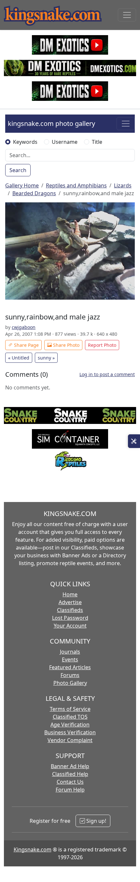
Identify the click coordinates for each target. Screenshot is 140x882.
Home (70, 594)
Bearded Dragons (34, 193)
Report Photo (102, 345)
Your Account (70, 625)
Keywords (25, 141)
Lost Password (70, 617)
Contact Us (70, 781)
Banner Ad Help (70, 766)
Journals (70, 651)
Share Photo (65, 345)
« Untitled (18, 358)
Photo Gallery (70, 682)
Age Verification (70, 724)
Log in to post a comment (107, 374)
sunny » (46, 358)
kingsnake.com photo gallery (51, 123)
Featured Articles (70, 667)
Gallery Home (22, 185)
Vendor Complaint (70, 740)
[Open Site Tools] (134, 441)
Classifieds (70, 610)
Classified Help (70, 774)
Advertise (70, 602)
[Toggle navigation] (127, 14)
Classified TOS (70, 716)
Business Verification (70, 732)
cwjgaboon (23, 327)
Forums (70, 675)
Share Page (26, 345)
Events (70, 659)
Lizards (123, 185)
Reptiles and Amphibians (76, 185)
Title (97, 141)
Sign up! (95, 820)
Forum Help (70, 789)
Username (64, 141)
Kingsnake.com (32, 849)
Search (17, 170)
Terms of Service (70, 708)
